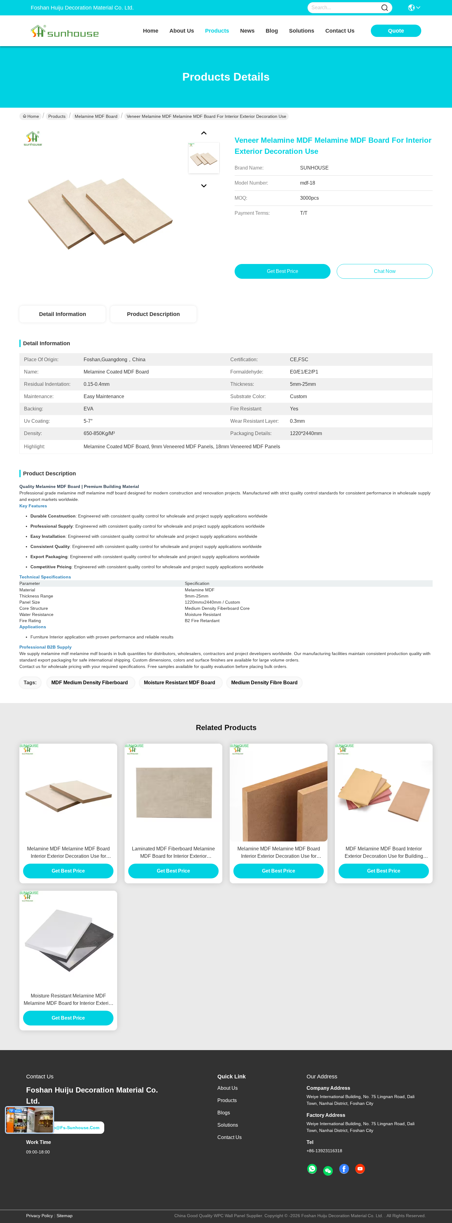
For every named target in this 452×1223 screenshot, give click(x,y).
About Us (227, 1088)
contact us (340, 31)
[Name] (384, 8)
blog (272, 31)
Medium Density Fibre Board (264, 682)
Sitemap (65, 1215)
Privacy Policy (39, 1215)
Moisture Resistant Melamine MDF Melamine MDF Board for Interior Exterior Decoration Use (68, 1000)
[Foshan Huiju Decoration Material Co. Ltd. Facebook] (344, 1169)
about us (181, 31)
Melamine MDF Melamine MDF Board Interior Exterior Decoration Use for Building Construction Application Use (68, 853)
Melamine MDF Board (96, 116)
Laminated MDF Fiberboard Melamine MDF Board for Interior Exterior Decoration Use (173, 853)
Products (56, 116)
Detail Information (62, 314)
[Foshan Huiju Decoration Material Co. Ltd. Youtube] (360, 1169)
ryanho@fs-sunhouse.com (69, 1127)
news (247, 31)
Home (150, 31)
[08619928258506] (312, 1169)
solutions (301, 31)
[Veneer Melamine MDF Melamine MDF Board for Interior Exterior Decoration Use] (101, 209)
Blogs (223, 1112)
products (217, 31)
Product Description (153, 314)
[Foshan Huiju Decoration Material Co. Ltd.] (64, 31)
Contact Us (229, 1137)
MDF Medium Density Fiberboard (89, 682)
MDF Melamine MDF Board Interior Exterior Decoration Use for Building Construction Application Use (384, 853)
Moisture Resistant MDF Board (179, 682)
